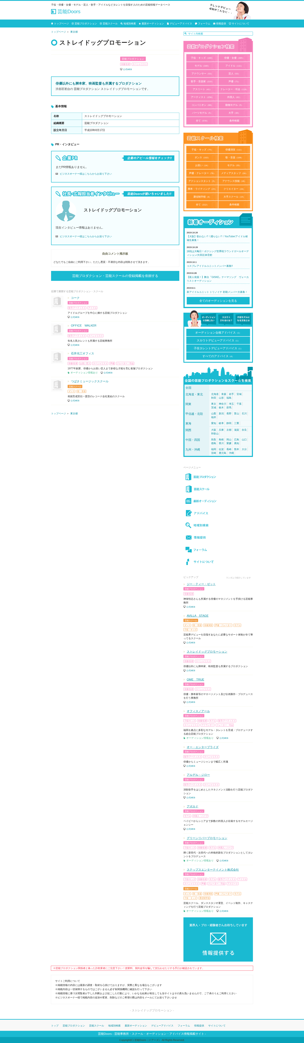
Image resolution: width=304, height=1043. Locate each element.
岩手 (231, 394)
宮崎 (213, 453)
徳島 (213, 443)
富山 (236, 413)
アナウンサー (202, 73)
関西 (188, 430)
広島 (236, 439)
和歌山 (215, 433)
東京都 (74, 31)
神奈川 (222, 403)
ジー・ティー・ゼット (201, 584)
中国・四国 (193, 439)
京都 (228, 429)
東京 (213, 403)
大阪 (213, 429)
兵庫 (221, 429)
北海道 (215, 394)
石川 (244, 413)
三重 (236, 423)
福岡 (213, 449)
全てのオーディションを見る (218, 300)
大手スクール (234, 196)
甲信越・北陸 (194, 413)
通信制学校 (202, 196)
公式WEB (127, 69)
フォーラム (204, 23)
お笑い (202, 165)
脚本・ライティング (202, 188)
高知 (236, 443)
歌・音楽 (234, 157)
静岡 (228, 423)
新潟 (221, 413)
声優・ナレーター (202, 173)
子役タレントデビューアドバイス (218, 348)
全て (202, 120)
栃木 (221, 407)
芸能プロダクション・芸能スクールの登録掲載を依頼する (115, 276)
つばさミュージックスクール (90, 381)
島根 (221, 439)
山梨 (213, 413)
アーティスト (202, 97)
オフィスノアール (198, 711)
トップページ (61, 23)
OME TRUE (195, 679)
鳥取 (213, 439)
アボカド (192, 806)
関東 (188, 404)
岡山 (228, 439)
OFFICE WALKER (83, 325)
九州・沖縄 (193, 449)
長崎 (228, 449)
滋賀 (236, 429)
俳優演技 (234, 149)
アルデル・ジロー (198, 774)
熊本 (236, 449)
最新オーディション (153, 23)
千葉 (239, 403)
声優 (234, 81)
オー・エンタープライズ (203, 747)
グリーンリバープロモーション (207, 838)
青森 (223, 394)
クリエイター (234, 188)
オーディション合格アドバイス (218, 332)
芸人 (234, 73)
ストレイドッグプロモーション (207, 651)
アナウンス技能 (234, 181)
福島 (228, 397)
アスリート (202, 89)
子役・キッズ (202, 57)
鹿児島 (222, 453)
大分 (244, 449)
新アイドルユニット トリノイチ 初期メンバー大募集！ (217, 292)
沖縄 (231, 453)
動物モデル (234, 105)
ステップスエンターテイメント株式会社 (213, 869)
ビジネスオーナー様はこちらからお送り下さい (86, 173)
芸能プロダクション (86, 23)
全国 (188, 387)
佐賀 (221, 449)
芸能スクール (110, 23)
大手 (234, 112)
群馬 (228, 407)
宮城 (239, 394)
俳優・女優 (234, 57)
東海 (188, 423)
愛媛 (228, 443)
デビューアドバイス (181, 23)
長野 (228, 413)
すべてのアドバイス (218, 356)
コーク (75, 297)
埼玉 (231, 403)
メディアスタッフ (234, 173)
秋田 (213, 397)
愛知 (213, 423)
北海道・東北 (194, 394)
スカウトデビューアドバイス (218, 340)
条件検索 (234, 120)
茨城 (213, 407)
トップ (55, 1025)
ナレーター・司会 (234, 89)
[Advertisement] (115, 457)
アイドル (234, 65)
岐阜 (221, 423)
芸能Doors (68, 11)
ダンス (202, 157)
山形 (221, 397)
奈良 (244, 429)
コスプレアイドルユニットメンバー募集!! (210, 266)
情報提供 (221, 23)
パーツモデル (202, 112)
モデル (202, 65)
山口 (244, 439)
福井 (213, 417)
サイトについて (240, 23)
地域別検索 (129, 23)
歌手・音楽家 (202, 81)
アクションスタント (202, 181)
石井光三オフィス (82, 353)
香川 (221, 443)
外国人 (234, 97)
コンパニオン (202, 105)
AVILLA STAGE (197, 615)
